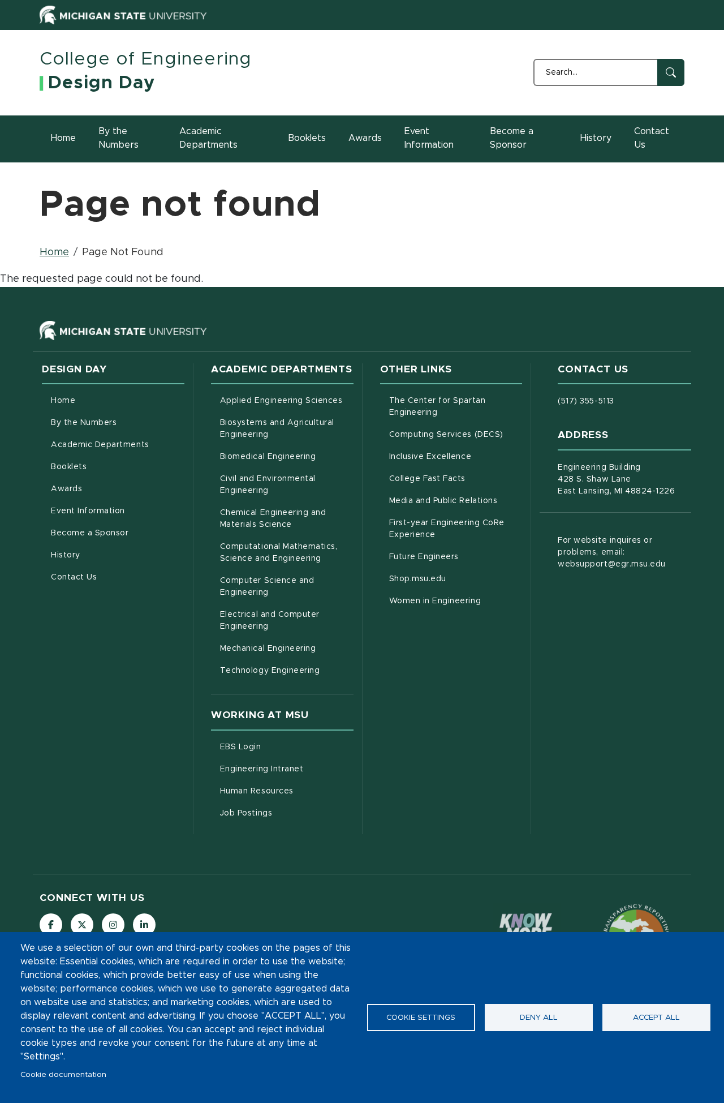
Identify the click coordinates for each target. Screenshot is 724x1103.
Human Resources (287, 791)
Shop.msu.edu (456, 578)
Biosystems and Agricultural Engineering (287, 429)
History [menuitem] (65, 555)
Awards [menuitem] (66, 489)
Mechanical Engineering (287, 648)
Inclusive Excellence (456, 456)
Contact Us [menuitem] (74, 577)
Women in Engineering (456, 600)
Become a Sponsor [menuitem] (89, 533)
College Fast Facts (456, 478)
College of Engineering (146, 59)
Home (63, 138)
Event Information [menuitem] (88, 511)
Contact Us (651, 138)
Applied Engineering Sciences (287, 400)
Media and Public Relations (456, 500)
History (595, 138)
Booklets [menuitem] (69, 467)
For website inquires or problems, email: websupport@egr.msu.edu (612, 552)
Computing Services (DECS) (456, 434)
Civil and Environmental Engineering (287, 485)
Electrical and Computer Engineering (287, 620)
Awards (365, 138)
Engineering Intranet (287, 769)
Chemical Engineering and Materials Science (287, 519)
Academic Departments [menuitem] (100, 445)
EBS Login (287, 747)
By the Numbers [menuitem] (84, 423)
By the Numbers (118, 138)
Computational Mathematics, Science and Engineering (287, 553)
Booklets (307, 138)
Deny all (539, 1018)
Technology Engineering (287, 670)
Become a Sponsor (511, 138)
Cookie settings (420, 1018)
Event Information (429, 138)
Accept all (656, 1018)
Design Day (101, 83)
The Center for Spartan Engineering (456, 407)
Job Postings (287, 813)
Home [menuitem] (63, 401)
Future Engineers (456, 556)
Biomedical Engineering (287, 456)
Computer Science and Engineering (287, 586)
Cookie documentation (63, 1075)
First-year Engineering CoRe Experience (456, 529)
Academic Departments (208, 138)
